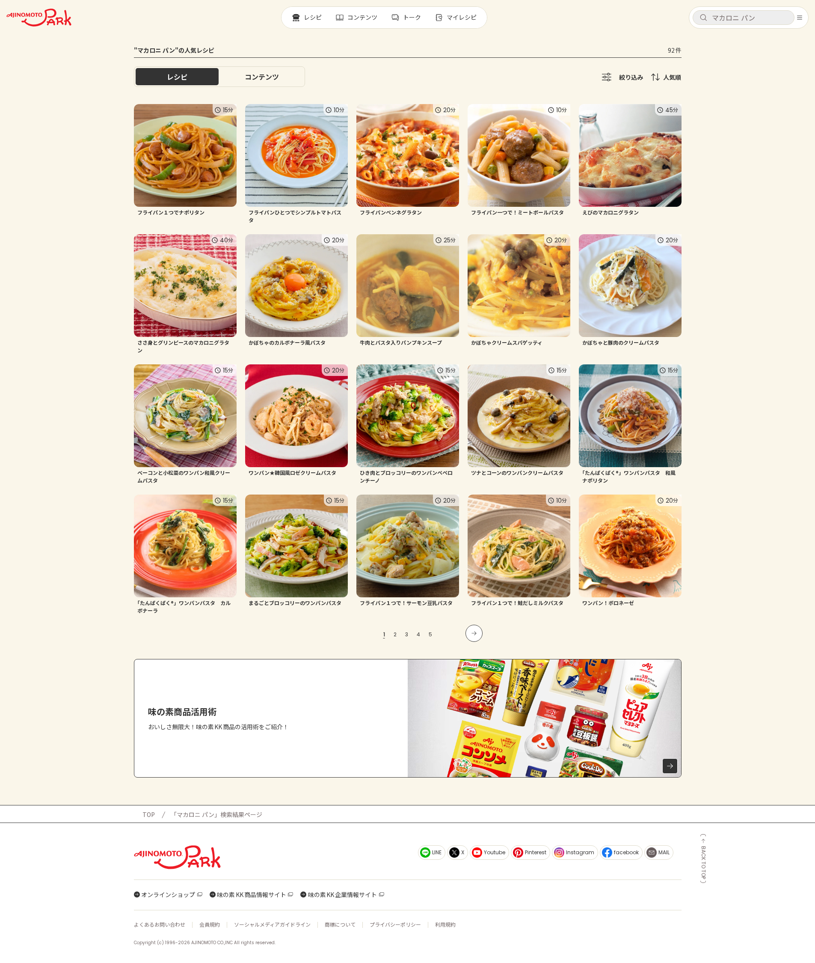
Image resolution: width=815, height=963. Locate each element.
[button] (743, 17)
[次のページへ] (474, 633)
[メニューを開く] (799, 17)
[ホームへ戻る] (38, 18)
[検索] (703, 18)
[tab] (261, 76)
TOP (148, 814)
